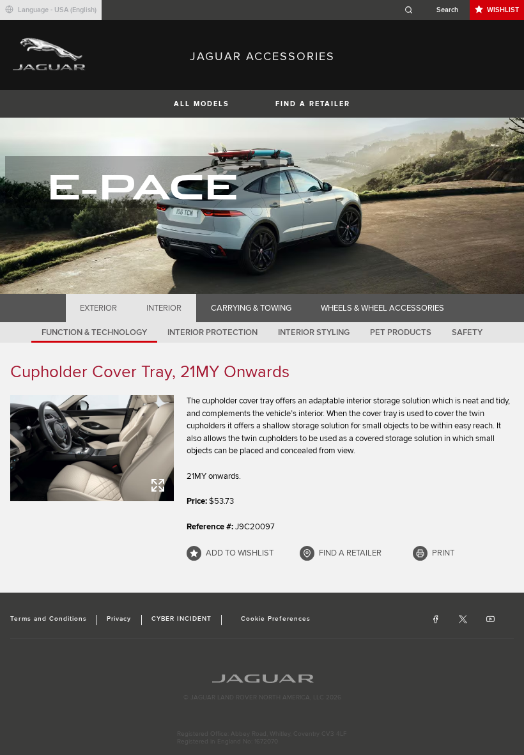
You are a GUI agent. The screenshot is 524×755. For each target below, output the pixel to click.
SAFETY (467, 332)
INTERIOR (163, 308)
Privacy (119, 619)
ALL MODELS (201, 104)
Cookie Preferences (276, 619)
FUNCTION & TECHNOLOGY (94, 332)
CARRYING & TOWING (251, 308)
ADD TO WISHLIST (240, 553)
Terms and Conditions (48, 619)
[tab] (99, 308)
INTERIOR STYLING (314, 332)
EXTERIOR (98, 308)
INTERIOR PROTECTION (212, 332)
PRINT (443, 553)
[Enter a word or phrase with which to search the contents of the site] (435, 10)
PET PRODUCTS (400, 332)
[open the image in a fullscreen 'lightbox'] (92, 448)
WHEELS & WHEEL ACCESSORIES (382, 308)
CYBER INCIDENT (181, 619)
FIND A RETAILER (312, 104)
